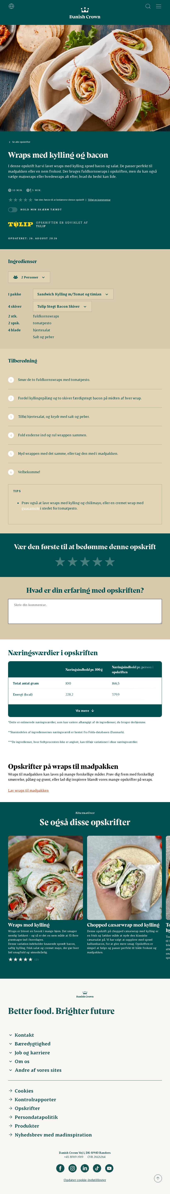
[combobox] (29, 277)
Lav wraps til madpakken (28, 790)
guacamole (30, 508)
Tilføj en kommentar (99, 199)
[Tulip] (20, 224)
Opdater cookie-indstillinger (85, 1180)
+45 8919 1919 (73, 1157)
